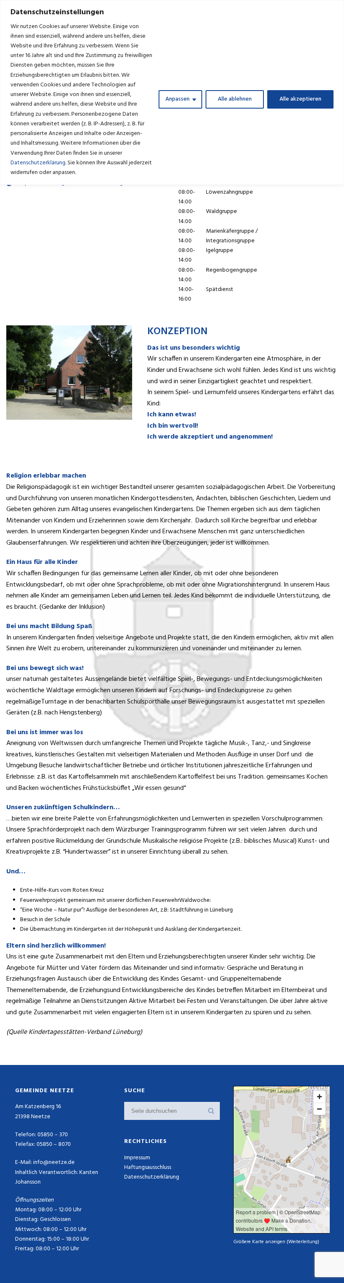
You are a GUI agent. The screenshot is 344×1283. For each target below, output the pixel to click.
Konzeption (177, 332)
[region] (172, 92)
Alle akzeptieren (300, 99)
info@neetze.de (54, 1162)
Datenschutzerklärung (37, 163)
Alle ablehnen (235, 99)
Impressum (137, 1158)
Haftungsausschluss (147, 1167)
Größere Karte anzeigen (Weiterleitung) (276, 1242)
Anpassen (177, 99)
